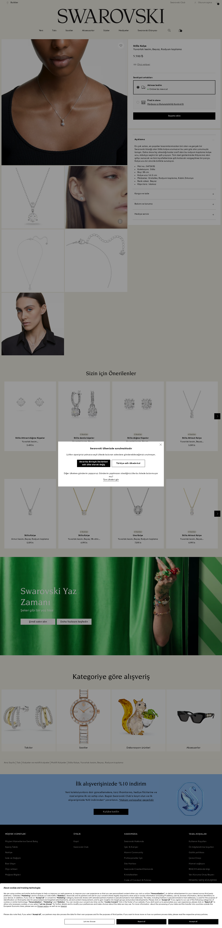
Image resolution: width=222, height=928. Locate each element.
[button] (161, 445)
